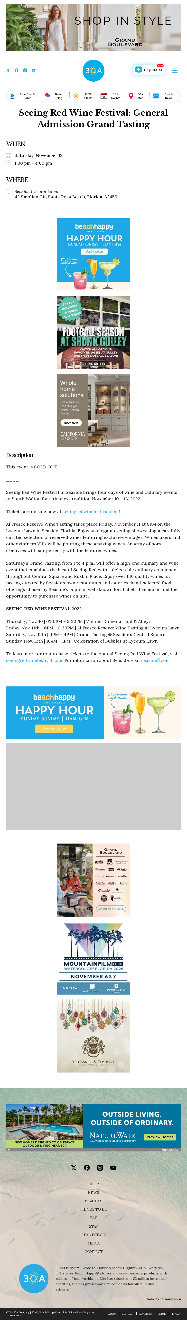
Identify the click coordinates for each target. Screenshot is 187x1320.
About (112, 1313)
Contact (93, 1252)
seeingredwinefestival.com (91, 511)
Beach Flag (59, 96)
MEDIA (94, 1243)
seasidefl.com (155, 660)
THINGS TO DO (93, 1209)
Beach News (169, 96)
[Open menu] (175, 71)
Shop (93, 1184)
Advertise (145, 1313)
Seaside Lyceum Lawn (36, 191)
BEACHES (93, 1201)
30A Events (115, 96)
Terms (161, 1313)
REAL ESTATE (93, 1235)
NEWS (93, 1192)
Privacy (176, 1313)
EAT (93, 1218)
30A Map (140, 96)
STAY (93, 1226)
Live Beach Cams (27, 96)
